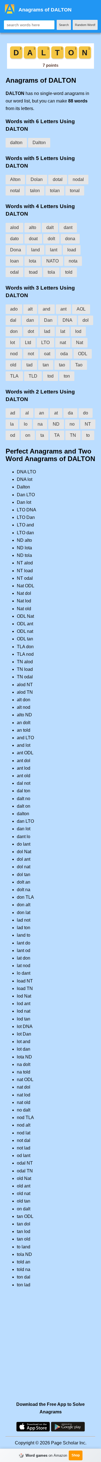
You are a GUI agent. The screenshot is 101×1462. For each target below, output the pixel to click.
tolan (55, 190)
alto (32, 227)
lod (78, 331)
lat (62, 331)
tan (46, 364)
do (85, 413)
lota (32, 261)
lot (12, 342)
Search (64, 25)
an (41, 413)
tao (62, 364)
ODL (82, 353)
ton (67, 376)
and (46, 309)
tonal (75, 190)
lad (47, 331)
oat (47, 353)
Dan (48, 320)
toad (33, 272)
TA (57, 435)
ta (42, 435)
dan (30, 320)
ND (56, 424)
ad (12, 413)
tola (51, 272)
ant (63, 309)
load (71, 249)
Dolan (37, 179)
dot (31, 331)
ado (14, 309)
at (56, 413)
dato (14, 238)
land (35, 249)
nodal (78, 179)
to (88, 435)
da (70, 413)
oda (64, 353)
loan (14, 261)
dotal (58, 179)
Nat (79, 342)
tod (50, 376)
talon (35, 190)
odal (14, 272)
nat (63, 342)
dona (70, 238)
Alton (15, 179)
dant (68, 227)
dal (13, 320)
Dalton (39, 142)
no (72, 424)
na (40, 424)
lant (53, 249)
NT (88, 424)
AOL (81, 309)
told (68, 272)
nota (73, 261)
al (27, 413)
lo (25, 424)
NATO (52, 261)
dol (85, 320)
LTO (45, 342)
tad (29, 364)
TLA (14, 376)
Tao (78, 364)
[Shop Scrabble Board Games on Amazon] (50, 67)
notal (15, 190)
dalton (16, 142)
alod (14, 227)
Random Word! (85, 25)
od (12, 435)
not (31, 353)
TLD (33, 376)
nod (14, 353)
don (14, 331)
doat (33, 238)
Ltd (28, 342)
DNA (67, 320)
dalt (50, 227)
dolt (51, 238)
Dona (15, 249)
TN (73, 435)
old (13, 364)
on (27, 435)
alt (30, 309)
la (12, 424)
